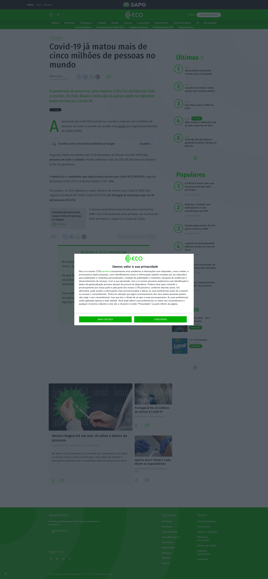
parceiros (106, 271)
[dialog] (134, 289)
